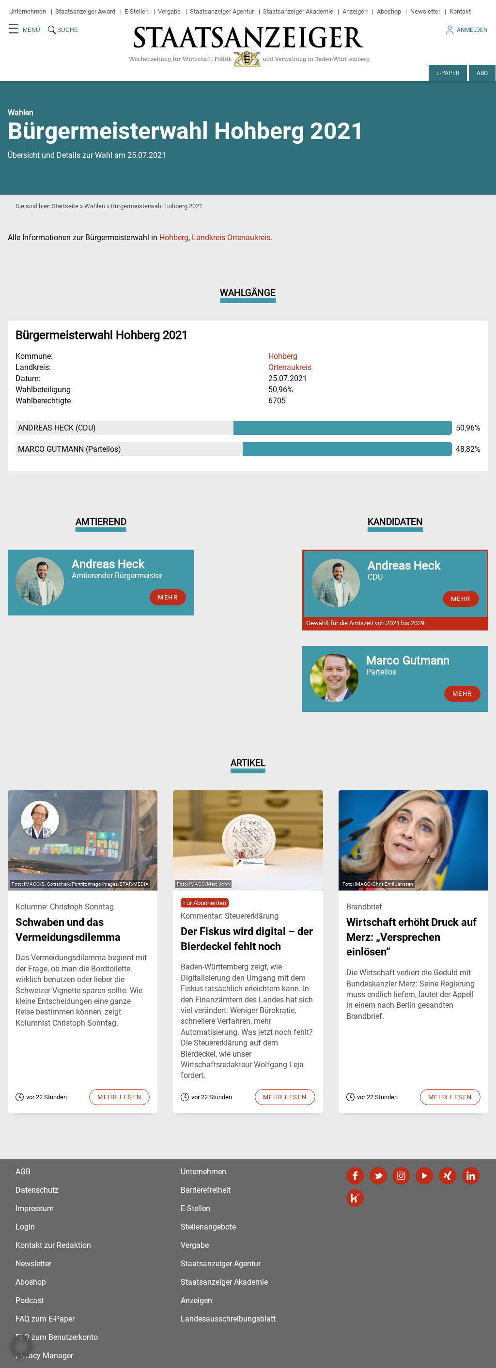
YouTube (424, 1176)
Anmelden (472, 30)
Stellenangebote (208, 1226)
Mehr (168, 597)
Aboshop (389, 11)
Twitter (378, 1176)
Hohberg (173, 237)
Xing (447, 1176)
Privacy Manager (44, 1355)
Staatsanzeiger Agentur (222, 11)
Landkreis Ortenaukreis (231, 237)
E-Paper (447, 73)
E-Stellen (136, 11)
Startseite (65, 206)
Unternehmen (27, 11)
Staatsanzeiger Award (85, 11)
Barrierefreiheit (206, 1190)
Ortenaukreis (289, 367)
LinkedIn (471, 1176)
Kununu (355, 1198)
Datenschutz (37, 1190)
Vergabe (169, 11)
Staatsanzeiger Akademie (298, 11)
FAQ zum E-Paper (45, 1318)
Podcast (30, 1300)
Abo (482, 73)
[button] (21, 1346)
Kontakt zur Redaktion (53, 1245)
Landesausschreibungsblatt (228, 1318)
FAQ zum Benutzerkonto (57, 1337)
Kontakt (460, 11)
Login (25, 1226)
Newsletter (425, 11)
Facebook (355, 1176)
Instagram (401, 1176)
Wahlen (94, 206)
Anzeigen (355, 11)
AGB (23, 1171)
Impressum (35, 1208)
